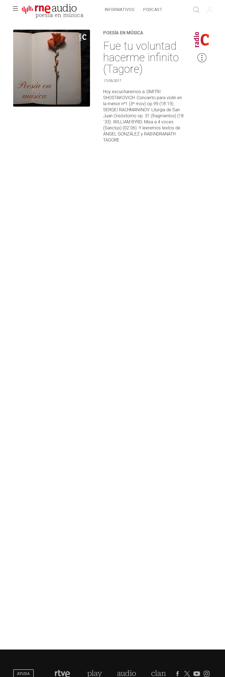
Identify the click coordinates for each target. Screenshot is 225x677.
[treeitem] (119, 10)
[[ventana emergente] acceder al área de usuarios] (209, 9)
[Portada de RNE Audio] (49, 9)
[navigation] (133, 9)
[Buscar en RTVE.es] (196, 9)
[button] (15, 9)
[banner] (49, 9)
